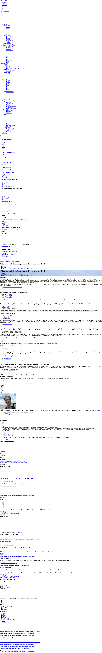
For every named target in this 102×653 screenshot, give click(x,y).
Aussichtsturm (8, 66)
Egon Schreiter (7, 423)
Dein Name (2, 584)
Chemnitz (8, 27)
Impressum (4, 617)
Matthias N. (9, 434)
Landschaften (6, 69)
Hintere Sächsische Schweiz (7, 268)
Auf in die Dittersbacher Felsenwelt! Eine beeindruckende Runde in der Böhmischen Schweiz (20, 478)
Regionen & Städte (5, 24)
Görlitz (7, 85)
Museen (7, 61)
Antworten (4, 432)
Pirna (7, 32)
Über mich (4, 4)
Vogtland (7, 41)
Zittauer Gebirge (9, 75)
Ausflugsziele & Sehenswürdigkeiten (8, 45)
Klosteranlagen (8, 55)
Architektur (6, 53)
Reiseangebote (4, 5)
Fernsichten (6, 65)
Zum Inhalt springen (3, 0)
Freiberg (7, 29)
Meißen (7, 31)
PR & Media (4, 615)
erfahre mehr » (2, 480)
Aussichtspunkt (9, 67)
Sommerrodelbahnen (9, 107)
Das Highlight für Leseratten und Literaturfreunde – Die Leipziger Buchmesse (17, 483)
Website (1, 457)
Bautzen (7, 26)
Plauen (7, 33)
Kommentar (2, 451)
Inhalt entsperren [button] (3, 380)
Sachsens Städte (7, 25)
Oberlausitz (8, 39)
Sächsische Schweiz (9, 40)
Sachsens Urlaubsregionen (8, 35)
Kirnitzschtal (14, 268)
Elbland (7, 37)
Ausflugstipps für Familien (8, 46)
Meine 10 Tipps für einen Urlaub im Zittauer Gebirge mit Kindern (14, 565)
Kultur (5, 58)
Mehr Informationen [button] (3, 511)
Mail (1, 502)
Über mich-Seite (97, 410)
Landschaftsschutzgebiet (10, 70)
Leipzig (7, 86)
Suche (1, 260)
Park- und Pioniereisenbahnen (11, 51)
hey (2, 267)
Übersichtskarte (4, 2)
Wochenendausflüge (7, 43)
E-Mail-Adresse (3, 455)
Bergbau (7, 62)
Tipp (1, 504)
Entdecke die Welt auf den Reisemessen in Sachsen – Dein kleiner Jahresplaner (17, 495)
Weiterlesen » (2, 544)
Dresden (7, 28)
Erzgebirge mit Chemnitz (10, 73)
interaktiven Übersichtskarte (17, 532)
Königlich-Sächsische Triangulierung (12, 68)
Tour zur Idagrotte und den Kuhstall (95, 303)
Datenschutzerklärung (5, 618)
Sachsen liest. (4, 77)
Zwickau (7, 34)
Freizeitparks (8, 49)
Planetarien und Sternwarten (11, 108)
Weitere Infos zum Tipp (4, 587)
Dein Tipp (2, 586)
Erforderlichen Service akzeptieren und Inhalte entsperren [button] (9, 513)
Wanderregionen (7, 72)
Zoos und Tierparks (9, 48)
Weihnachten (4, 76)
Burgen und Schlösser (10, 54)
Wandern (5, 64)
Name (1, 453)
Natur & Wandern (5, 63)
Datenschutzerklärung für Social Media (8, 619)
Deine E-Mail (2, 585)
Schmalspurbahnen (9, 50)
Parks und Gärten (9, 57)
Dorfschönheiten (7, 42)
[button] (51, 385)
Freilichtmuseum (9, 60)
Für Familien (8, 47)
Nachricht (2, 507)
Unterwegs (4, 616)
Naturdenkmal (8, 71)
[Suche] (12, 260)
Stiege (5, 267)
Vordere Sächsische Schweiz (28, 268)
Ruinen (7, 56)
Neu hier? (3, 3)
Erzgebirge (8, 38)
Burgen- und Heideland (10, 36)
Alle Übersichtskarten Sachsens (9, 44)
